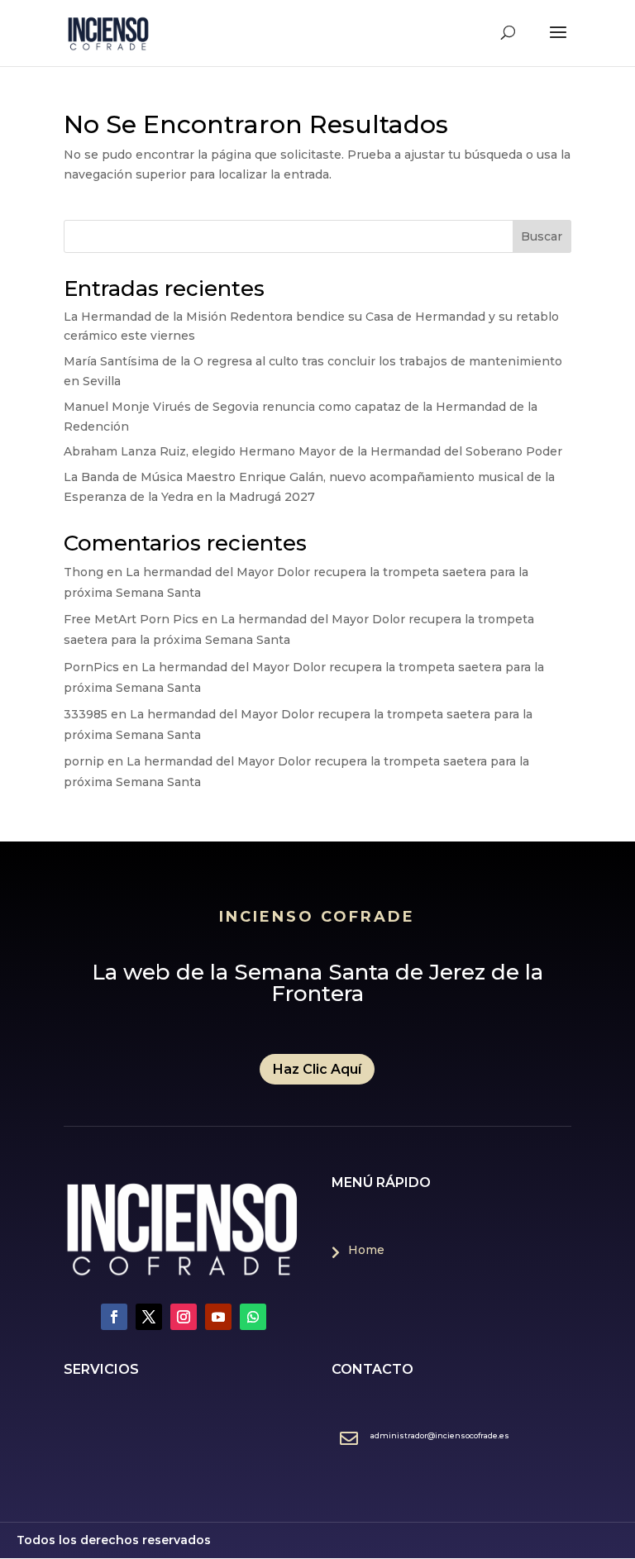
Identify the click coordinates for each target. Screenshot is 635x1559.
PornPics (91, 667)
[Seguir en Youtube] (218, 1317)
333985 (85, 714)
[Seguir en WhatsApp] (253, 1317)
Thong (83, 572)
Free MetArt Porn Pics (131, 619)
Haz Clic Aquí (317, 1069)
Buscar (541, 236)
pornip (84, 761)
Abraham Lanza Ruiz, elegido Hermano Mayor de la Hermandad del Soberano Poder (313, 451)
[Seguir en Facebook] (114, 1317)
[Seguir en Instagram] (183, 1317)
